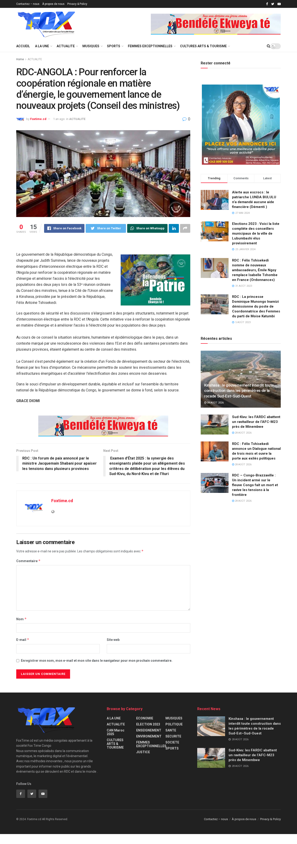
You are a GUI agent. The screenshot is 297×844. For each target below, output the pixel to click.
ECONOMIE (144, 718)
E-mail (22, 639)
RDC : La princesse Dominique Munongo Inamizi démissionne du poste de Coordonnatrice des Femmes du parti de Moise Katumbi (256, 306)
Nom (21, 619)
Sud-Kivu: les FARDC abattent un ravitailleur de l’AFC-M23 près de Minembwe (256, 422)
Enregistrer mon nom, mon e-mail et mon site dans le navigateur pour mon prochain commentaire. (96, 660)
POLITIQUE (174, 724)
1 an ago (59, 119)
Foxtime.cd (38, 119)
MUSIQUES (90, 46)
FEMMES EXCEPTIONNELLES (150, 46)
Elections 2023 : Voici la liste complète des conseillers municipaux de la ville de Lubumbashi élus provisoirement (255, 233)
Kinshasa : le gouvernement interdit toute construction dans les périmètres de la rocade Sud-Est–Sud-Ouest (239, 391)
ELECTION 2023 (148, 724)
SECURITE (173, 736)
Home (20, 59)
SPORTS (113, 46)
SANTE (170, 730)
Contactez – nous (27, 4)
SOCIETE (172, 742)
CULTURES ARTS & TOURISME (203, 46)
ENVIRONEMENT (148, 736)
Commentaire (28, 561)
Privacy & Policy (77, 4)
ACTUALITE (66, 46)
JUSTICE (143, 752)
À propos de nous (53, 4)
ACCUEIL (23, 46)
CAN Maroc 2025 (115, 732)
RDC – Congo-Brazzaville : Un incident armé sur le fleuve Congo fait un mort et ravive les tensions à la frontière (255, 485)
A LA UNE (42, 46)
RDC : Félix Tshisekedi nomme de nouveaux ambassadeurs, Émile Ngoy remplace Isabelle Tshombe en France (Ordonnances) (255, 270)
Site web (113, 640)
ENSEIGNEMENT (148, 730)
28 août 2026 (215, 402)
